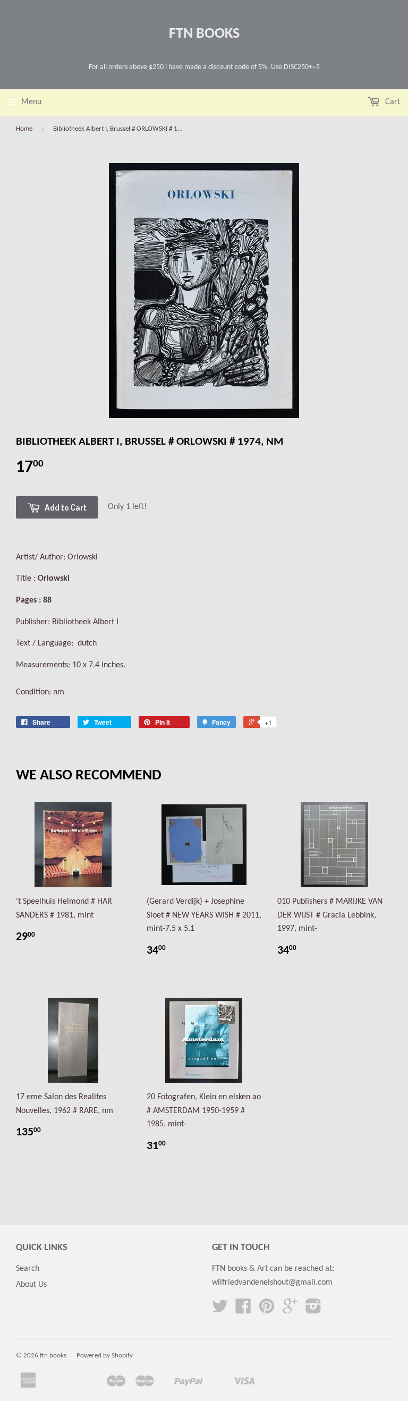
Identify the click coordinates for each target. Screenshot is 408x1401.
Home (24, 128)
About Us (31, 1284)
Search (27, 1268)
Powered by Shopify (104, 1355)
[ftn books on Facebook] (243, 1310)
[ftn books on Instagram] (313, 1310)
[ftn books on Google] (290, 1310)
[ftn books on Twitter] (220, 1310)
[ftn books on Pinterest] (267, 1310)
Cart (391, 102)
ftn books (204, 34)
